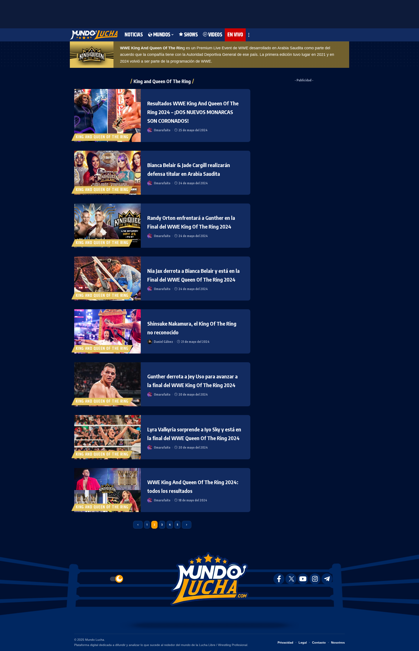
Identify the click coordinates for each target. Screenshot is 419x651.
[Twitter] (290, 578)
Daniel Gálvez (163, 341)
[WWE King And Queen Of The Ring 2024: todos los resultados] (107, 490)
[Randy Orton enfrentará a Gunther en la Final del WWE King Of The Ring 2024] (107, 225)
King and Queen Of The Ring (102, 137)
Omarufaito (162, 130)
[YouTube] (302, 578)
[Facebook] (278, 578)
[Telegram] (326, 578)
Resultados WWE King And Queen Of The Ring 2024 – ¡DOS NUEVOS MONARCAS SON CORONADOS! (193, 112)
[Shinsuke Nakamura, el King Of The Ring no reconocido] (107, 331)
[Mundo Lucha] (94, 34)
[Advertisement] (209, 13)
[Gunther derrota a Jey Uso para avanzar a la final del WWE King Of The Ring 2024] (107, 384)
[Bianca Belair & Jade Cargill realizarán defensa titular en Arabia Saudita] (107, 173)
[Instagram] (314, 578)
